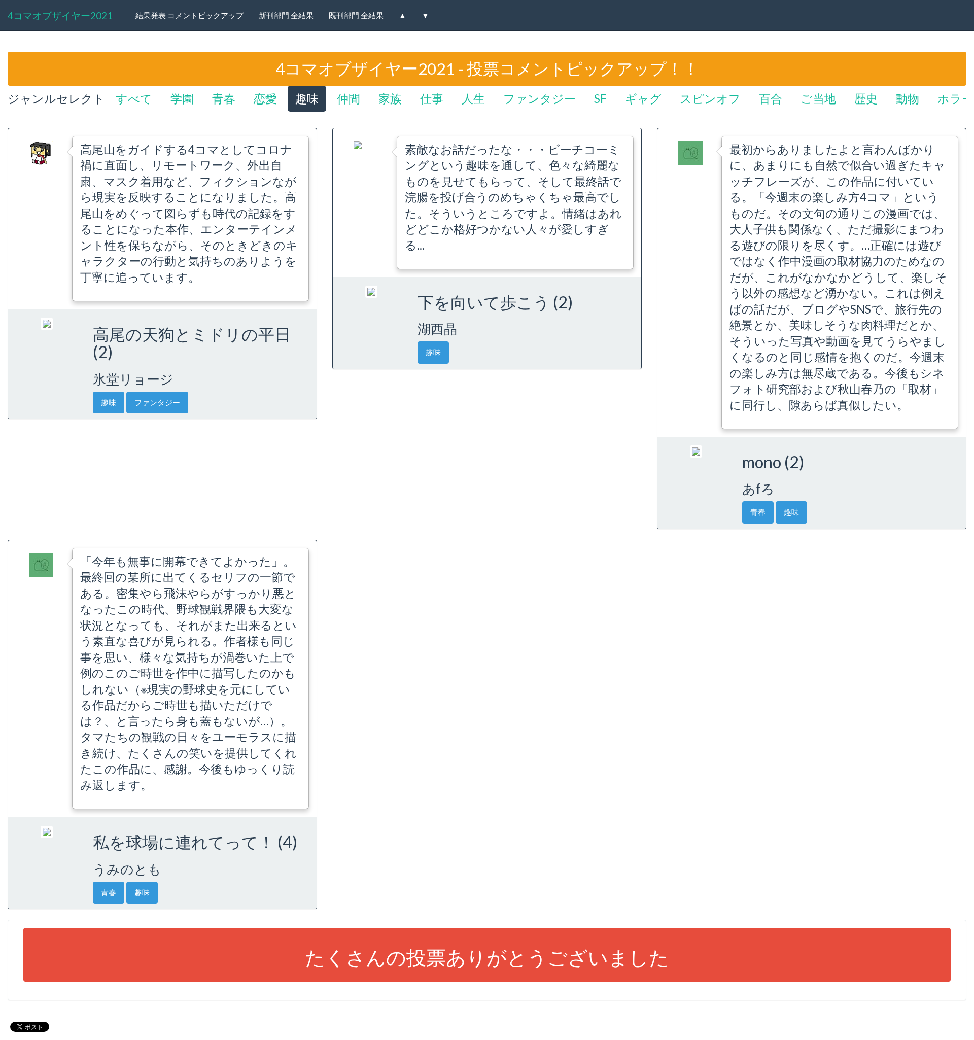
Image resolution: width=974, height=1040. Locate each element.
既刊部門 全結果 (356, 15)
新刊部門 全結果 (286, 15)
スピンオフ (710, 99)
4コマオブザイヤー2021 (60, 15)
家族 (390, 99)
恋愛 (265, 99)
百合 (770, 99)
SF (600, 99)
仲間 (348, 99)
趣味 (307, 99)
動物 (907, 99)
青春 (223, 99)
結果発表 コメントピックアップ (189, 15)
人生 (473, 99)
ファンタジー (539, 99)
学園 (182, 99)
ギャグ (643, 99)
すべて (134, 99)
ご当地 (818, 99)
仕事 (431, 99)
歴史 (866, 99)
